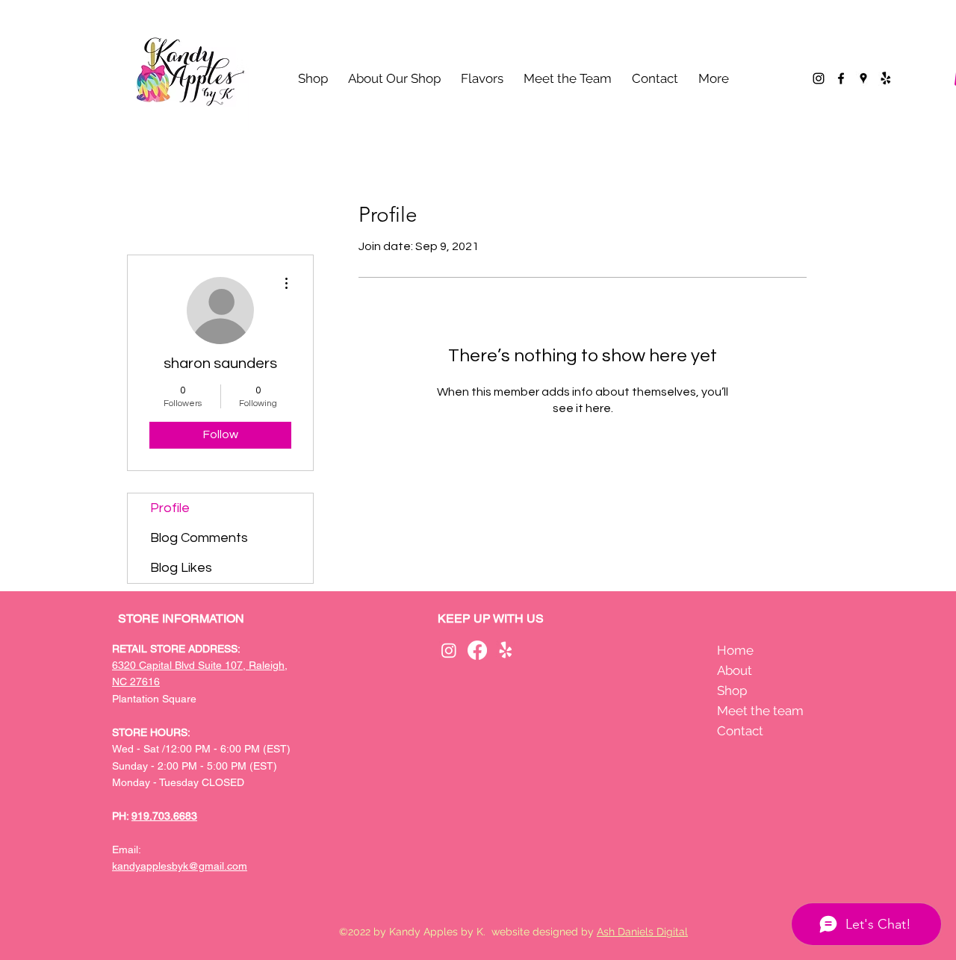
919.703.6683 (164, 816)
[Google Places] (863, 78)
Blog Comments (199, 538)
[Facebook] (841, 78)
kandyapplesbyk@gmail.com (179, 866)
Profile (170, 508)
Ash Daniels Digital (642, 932)
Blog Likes (181, 568)
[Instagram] (818, 78)
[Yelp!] (885, 78)
